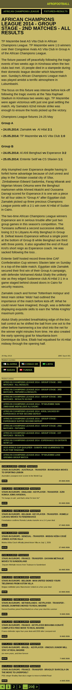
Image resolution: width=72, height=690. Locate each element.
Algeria (11, 364)
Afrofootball (58, 4)
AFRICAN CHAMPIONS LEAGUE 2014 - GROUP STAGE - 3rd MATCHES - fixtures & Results (32, 391)
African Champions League (21, 11)
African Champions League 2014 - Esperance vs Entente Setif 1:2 (35, 441)
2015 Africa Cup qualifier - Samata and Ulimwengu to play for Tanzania (33, 449)
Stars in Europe (9, 466)
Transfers (32, 466)
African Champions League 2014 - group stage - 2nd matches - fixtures (32, 427)
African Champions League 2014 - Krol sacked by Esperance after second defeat (31, 412)
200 (32, 687)
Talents (22, 466)
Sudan (10, 370)
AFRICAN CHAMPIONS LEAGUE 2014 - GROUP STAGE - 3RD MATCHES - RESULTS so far (32, 398)
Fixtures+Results (55, 11)
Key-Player (7, 489)
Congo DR (31, 364)
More (4, 481)
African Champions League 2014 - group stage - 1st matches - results (32, 434)
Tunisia (27, 370)
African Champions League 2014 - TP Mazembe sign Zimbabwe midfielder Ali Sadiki (31, 405)
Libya (49, 364)
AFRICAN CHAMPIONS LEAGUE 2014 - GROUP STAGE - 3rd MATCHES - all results (32, 383)
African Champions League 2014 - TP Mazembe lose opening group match (32, 456)
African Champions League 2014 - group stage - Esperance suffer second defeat (30, 420)
